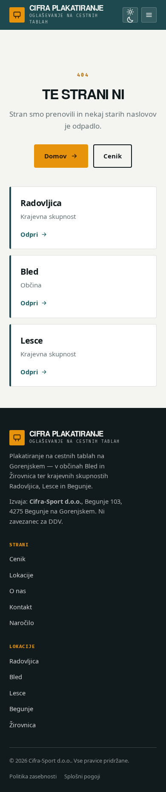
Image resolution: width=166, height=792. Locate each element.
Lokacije (21, 575)
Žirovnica (22, 724)
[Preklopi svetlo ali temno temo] (130, 15)
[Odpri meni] (149, 15)
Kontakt (20, 607)
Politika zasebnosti (33, 776)
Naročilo (21, 622)
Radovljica (24, 661)
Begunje (21, 708)
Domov (55, 156)
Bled (15, 676)
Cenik (112, 156)
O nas (17, 590)
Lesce (17, 693)
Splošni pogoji (82, 776)
